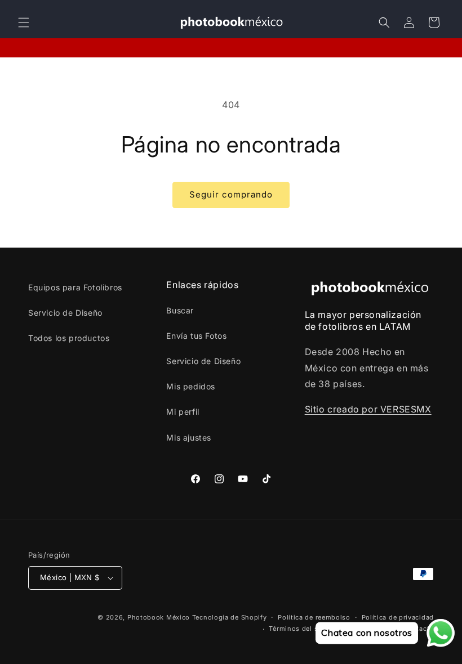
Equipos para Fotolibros (75, 287)
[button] (23, 22)
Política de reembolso (314, 617)
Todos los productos (68, 338)
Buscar (180, 310)
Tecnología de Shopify (229, 617)
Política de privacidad (398, 617)
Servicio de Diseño (65, 312)
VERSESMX (406, 409)
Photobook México (158, 617)
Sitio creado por (342, 409)
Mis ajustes (188, 437)
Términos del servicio (304, 628)
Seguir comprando (231, 194)
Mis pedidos (190, 386)
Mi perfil (182, 411)
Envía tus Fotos (196, 335)
